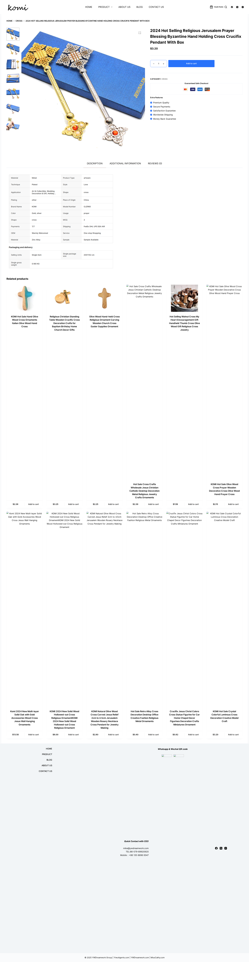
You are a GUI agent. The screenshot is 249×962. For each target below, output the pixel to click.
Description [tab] (95, 163)
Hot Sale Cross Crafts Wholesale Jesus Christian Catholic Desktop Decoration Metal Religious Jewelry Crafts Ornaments (144, 491)
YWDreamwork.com (140, 957)
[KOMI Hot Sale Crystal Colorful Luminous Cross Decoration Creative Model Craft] (224, 609)
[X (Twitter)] (237, 7)
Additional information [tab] (125, 163)
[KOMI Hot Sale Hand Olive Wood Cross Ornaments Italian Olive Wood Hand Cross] (24, 298)
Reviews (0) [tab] (155, 163)
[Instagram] (242, 7)
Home (88, 7)
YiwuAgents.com (121, 957)
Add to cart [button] (33, 504)
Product (104, 7)
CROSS (164, 79)
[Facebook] (232, 7)
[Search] (226, 7)
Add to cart (191, 63)
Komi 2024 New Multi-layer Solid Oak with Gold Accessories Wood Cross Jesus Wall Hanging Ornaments (24, 718)
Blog (139, 7)
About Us (124, 7)
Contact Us (156, 7)
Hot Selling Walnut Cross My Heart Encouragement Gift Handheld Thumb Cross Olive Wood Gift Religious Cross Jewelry (184, 323)
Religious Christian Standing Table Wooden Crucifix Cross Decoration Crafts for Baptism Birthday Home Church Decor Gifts (64, 323)
